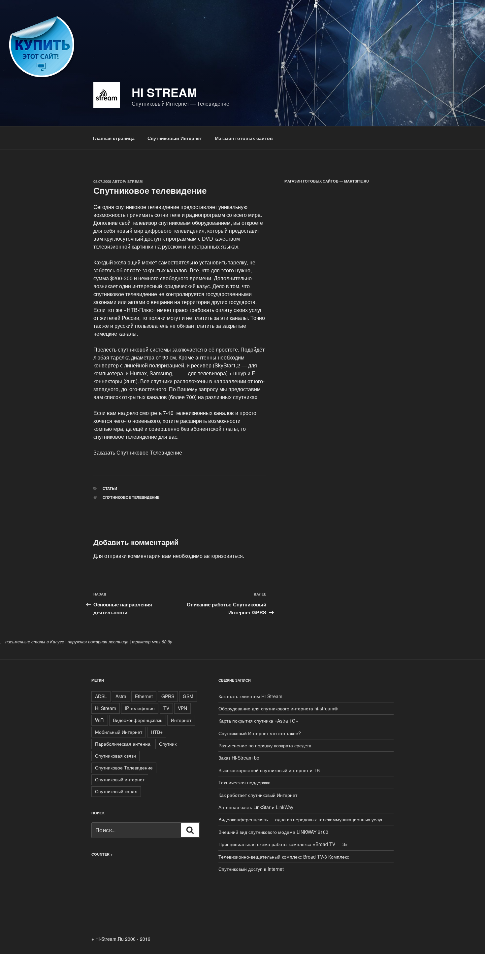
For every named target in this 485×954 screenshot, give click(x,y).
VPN (182, 708)
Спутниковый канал (116, 791)
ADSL (101, 696)
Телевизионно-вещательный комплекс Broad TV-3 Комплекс (283, 856)
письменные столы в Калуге (34, 641)
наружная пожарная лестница (98, 641)
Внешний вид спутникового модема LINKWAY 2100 (273, 832)
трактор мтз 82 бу (152, 641)
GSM (188, 696)
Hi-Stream (105, 708)
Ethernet (144, 696)
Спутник (168, 743)
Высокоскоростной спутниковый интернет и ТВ (269, 770)
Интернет (181, 720)
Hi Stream (164, 92)
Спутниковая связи (115, 755)
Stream (135, 181)
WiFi (99, 720)
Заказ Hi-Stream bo (238, 757)
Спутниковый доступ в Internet (251, 869)
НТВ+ (157, 732)
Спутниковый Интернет (174, 138)
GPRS (167, 696)
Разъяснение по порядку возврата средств (264, 745)
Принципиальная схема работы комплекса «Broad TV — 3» (283, 844)
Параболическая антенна (122, 743)
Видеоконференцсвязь (137, 720)
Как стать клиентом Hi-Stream (250, 696)
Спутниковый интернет (120, 779)
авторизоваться (223, 556)
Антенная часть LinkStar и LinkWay (255, 807)
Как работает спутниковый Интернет (257, 795)
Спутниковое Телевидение (131, 497)
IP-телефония (140, 708)
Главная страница (114, 138)
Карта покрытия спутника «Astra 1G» (258, 720)
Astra (120, 696)
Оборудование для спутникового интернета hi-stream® (278, 708)
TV (166, 708)
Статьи (110, 488)
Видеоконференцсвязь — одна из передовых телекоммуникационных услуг (300, 819)
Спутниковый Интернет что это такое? (259, 733)
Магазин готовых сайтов (244, 138)
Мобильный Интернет (118, 732)
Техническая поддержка (244, 782)
